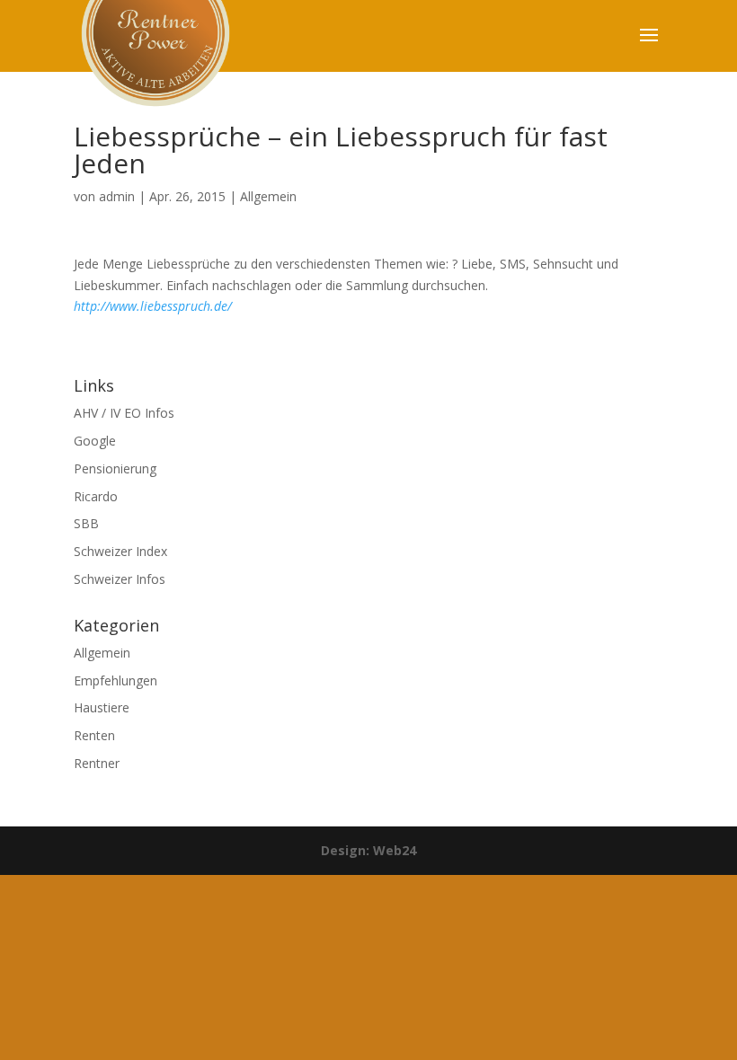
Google (95, 440)
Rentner (97, 763)
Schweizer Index (120, 551)
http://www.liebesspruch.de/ (153, 305)
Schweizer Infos (119, 578)
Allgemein (268, 196)
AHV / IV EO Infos (124, 412)
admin (117, 196)
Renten (94, 735)
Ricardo (96, 496)
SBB (86, 523)
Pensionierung (115, 468)
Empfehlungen (115, 680)
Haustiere (101, 707)
